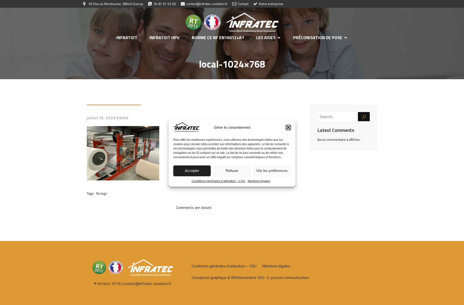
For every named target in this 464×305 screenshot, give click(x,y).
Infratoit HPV (164, 37)
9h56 (124, 118)
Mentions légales (259, 181)
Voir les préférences (272, 171)
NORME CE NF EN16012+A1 (218, 37)
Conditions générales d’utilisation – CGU (218, 181)
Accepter (192, 171)
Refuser (232, 171)
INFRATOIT (126, 37)
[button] (288, 127)
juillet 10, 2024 (101, 118)
